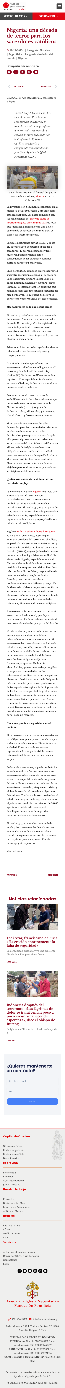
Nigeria (22, 58)
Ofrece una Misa (14, 16)
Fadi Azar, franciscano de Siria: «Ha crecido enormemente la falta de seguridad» (32, 942)
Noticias (45, 50)
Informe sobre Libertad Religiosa (36, 531)
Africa (19, 54)
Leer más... (12, 962)
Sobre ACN (10, 1163)
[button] (59, 6)
